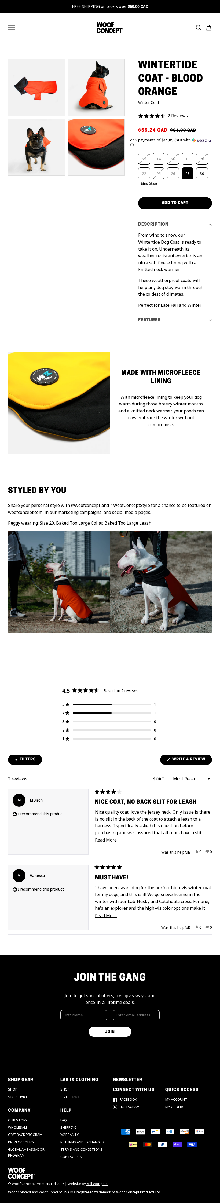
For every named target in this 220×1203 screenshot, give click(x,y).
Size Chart (18, 1097)
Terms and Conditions (81, 1149)
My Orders (174, 1107)
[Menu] (11, 27)
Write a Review (191, 761)
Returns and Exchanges (82, 1142)
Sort (159, 778)
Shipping (68, 1127)
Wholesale (18, 1127)
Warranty (69, 1134)
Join (110, 1032)
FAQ (63, 1120)
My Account (176, 1099)
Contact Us (71, 1156)
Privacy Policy (21, 1142)
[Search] (198, 27)
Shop (12, 1089)
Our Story (17, 1120)
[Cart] (209, 27)
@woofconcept (85, 505)
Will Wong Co (97, 1184)
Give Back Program (25, 1134)
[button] (175, 115)
